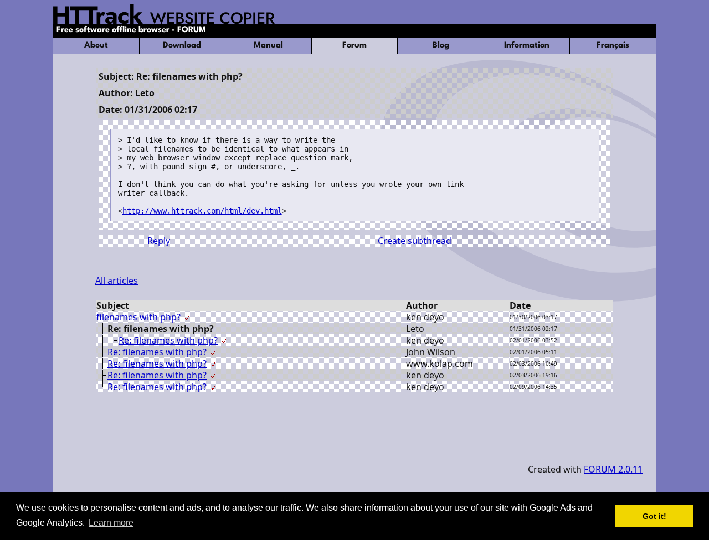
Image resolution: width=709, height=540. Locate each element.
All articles (116, 280)
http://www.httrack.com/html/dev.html (202, 210)
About (96, 45)
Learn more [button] (111, 522)
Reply (158, 241)
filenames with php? (138, 317)
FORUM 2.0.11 (613, 469)
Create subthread (414, 241)
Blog (441, 45)
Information (526, 45)
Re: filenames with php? (168, 340)
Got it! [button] (654, 516)
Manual (268, 45)
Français (613, 45)
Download (182, 45)
